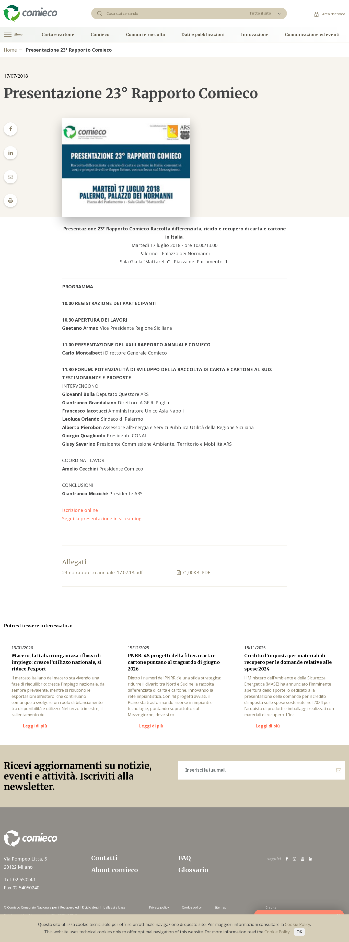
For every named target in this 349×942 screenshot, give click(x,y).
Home (10, 50)
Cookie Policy (297, 924)
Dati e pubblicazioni (203, 34)
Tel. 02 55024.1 (20, 879)
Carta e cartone (58, 34)
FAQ (184, 858)
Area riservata (333, 13)
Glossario (193, 870)
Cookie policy (192, 907)
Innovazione (255, 34)
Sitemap (220, 907)
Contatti (104, 858)
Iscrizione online (80, 510)
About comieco (114, 870)
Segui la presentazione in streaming (102, 518)
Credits (270, 907)
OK (299, 932)
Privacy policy (159, 907)
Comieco (100, 34)
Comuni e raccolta (145, 34)
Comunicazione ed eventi (312, 34)
